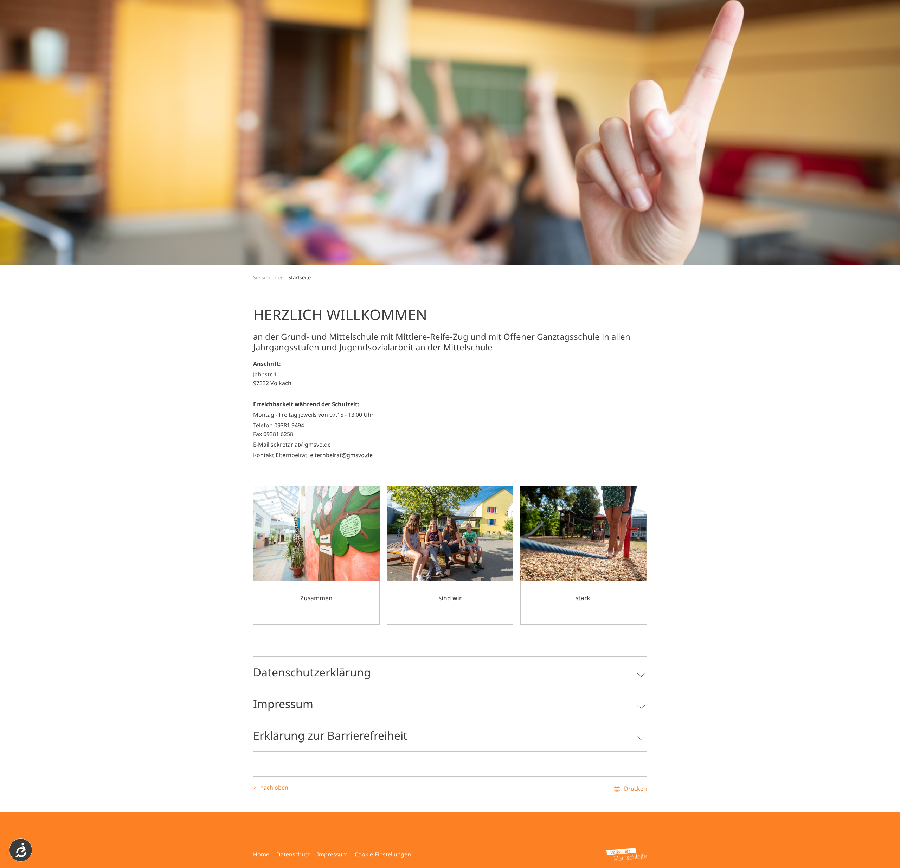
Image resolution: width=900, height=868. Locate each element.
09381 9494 (289, 425)
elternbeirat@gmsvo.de (341, 455)
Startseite (299, 277)
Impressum (332, 854)
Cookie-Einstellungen (383, 854)
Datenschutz (293, 854)
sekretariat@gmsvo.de (301, 444)
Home (261, 854)
